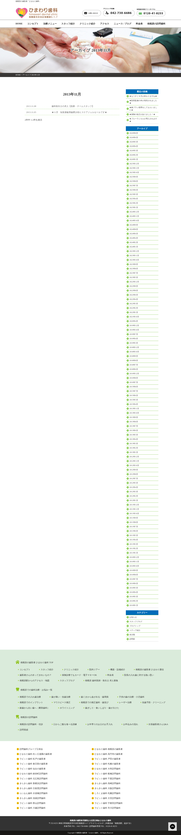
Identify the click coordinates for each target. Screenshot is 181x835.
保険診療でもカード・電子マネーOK (79, 675)
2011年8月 (133, 522)
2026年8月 (133, 133)
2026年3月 (133, 151)
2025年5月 (133, 194)
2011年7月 (133, 527)
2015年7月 (133, 391)
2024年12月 (134, 212)
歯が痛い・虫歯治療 (60, 697)
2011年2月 (133, 548)
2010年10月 (134, 566)
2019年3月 (133, 343)
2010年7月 (133, 579)
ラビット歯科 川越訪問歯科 (33, 808)
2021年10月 (134, 317)
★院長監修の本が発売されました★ (143, 101)
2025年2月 (133, 203)
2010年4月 (133, 592)
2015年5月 (133, 400)
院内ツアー (94, 669)
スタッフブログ (135, 621)
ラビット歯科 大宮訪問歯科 (107, 798)
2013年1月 (133, 452)
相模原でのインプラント (31, 702)
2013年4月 (133, 439)
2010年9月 (133, 570)
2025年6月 (133, 190)
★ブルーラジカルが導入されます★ (143, 120)
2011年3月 (133, 544)
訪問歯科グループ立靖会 (31, 749)
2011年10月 (134, 513)
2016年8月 (133, 378)
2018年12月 (134, 347)
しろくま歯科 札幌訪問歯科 (107, 793)
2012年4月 (133, 487)
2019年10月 (134, 330)
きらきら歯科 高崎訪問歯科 (107, 783)
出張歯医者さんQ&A (158, 724)
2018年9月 (133, 356)
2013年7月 (133, 426)
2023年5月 (133, 277)
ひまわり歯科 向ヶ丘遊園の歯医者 (36, 754)
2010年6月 (133, 583)
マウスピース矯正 (61, 702)
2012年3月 (133, 492)
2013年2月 (133, 448)
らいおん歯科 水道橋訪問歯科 (34, 793)
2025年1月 (133, 207)
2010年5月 (133, 588)
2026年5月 (133, 142)
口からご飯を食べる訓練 (65, 724)
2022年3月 (133, 304)
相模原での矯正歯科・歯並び (94, 702)
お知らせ (133, 617)
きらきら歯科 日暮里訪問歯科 (34, 788)
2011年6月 (133, 531)
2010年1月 (133, 605)
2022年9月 (133, 286)
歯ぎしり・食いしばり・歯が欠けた (102, 708)
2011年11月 (134, 509)
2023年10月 (134, 260)
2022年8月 (133, 290)
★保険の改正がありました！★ (142, 114)
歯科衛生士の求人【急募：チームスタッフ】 (73, 106)
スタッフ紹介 (68, 23)
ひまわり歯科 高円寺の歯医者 (108, 754)
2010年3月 (133, 597)
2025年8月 (133, 181)
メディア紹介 (134, 630)
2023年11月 (134, 255)
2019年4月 (133, 339)
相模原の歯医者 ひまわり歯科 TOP (37, 662)
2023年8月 (133, 269)
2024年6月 (133, 234)
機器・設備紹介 (117, 669)
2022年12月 (134, 282)
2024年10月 (134, 220)
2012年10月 (134, 465)
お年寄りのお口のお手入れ (100, 724)
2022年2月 (133, 308)
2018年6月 (133, 369)
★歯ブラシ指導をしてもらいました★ (143, 108)
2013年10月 (134, 413)
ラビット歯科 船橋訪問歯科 (107, 774)
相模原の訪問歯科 (156, 23)
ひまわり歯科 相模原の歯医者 (108, 749)
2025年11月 (134, 168)
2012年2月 (133, 496)
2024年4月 (133, 238)
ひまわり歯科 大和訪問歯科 (107, 769)
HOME (19, 23)
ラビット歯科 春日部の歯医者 (34, 764)
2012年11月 (134, 461)
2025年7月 (133, 185)
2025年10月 (134, 172)
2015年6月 (133, 395)
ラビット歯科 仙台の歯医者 (33, 769)
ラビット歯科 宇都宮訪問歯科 (108, 803)
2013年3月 (133, 443)
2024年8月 (133, 229)
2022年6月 (133, 295)
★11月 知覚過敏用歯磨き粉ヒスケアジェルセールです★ (79, 112)
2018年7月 (133, 365)
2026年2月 (133, 155)
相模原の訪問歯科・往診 (31, 724)
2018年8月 (133, 360)
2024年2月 (133, 242)
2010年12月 (134, 557)
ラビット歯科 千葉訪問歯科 (107, 778)
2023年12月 (134, 251)
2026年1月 (133, 159)
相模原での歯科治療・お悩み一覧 (36, 690)
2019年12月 (134, 325)
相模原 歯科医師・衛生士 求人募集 (101, 680)
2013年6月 (133, 430)
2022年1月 (133, 312)
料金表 (139, 23)
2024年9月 (133, 225)
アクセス (104, 23)
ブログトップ (134, 626)
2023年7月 (133, 273)
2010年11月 (134, 562)
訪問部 (132, 639)
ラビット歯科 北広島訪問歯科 (34, 778)
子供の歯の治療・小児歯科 (131, 697)
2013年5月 (133, 435)
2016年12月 (134, 374)
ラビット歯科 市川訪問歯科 (107, 808)
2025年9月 (133, 177)
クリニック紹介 (87, 23)
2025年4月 (133, 199)
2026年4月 (133, 146)
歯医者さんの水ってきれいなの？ (35, 675)
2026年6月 (133, 137)
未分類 (132, 635)
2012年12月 (134, 457)
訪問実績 (24, 730)
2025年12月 (134, 164)
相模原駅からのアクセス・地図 (34, 680)
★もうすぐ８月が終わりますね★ (143, 96)
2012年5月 (133, 483)
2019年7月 (133, 334)
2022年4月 (133, 299)
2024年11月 (134, 216)
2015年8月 (133, 387)
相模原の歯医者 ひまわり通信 (150, 669)
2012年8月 (133, 474)
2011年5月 (133, 535)
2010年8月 (133, 575)
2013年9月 (133, 417)
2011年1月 (133, 553)
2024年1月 (133, 247)
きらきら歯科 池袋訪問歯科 (33, 798)
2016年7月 (133, 382)
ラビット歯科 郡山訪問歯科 (33, 803)
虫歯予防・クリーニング (153, 702)
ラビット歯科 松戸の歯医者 (33, 759)
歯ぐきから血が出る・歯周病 (94, 697)
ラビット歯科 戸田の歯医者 (107, 759)
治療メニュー (50, 23)
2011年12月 (134, 505)
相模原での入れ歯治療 (30, 697)
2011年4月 (133, 540)
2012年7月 (133, 478)
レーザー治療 (125, 702)
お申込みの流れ (130, 724)
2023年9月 (133, 264)
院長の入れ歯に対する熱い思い (139, 675)
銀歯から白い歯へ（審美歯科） (34, 708)
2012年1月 (133, 500)
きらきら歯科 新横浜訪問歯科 (34, 783)
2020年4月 (133, 321)
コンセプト (33, 23)
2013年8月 (133, 422)
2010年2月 (133, 601)
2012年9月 (133, 470)
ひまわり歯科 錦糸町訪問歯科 (34, 774)
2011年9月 (133, 518)
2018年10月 (134, 352)
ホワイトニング (67, 708)
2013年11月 (134, 408)
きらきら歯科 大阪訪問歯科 (107, 788)
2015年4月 (133, 404)
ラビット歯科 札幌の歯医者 (107, 764)
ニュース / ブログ (122, 23)
